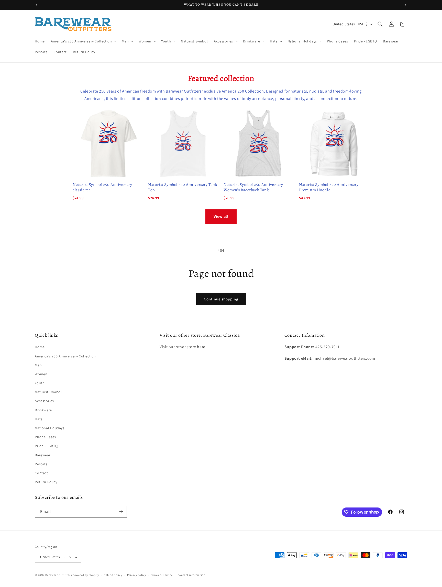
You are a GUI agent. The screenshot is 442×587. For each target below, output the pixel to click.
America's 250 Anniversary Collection (65, 356)
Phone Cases (45, 437)
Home (40, 347)
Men (38, 365)
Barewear (42, 455)
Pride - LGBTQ (46, 446)
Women (41, 374)
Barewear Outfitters (58, 575)
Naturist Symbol (48, 392)
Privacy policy (136, 575)
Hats (38, 419)
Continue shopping (221, 299)
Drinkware (43, 410)
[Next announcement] (405, 5)
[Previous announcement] (36, 5)
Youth (40, 383)
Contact (41, 473)
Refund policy (113, 575)
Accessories (44, 401)
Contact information (191, 575)
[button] (83, 41)
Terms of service (162, 575)
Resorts (41, 464)
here (201, 347)
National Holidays (49, 428)
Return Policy (46, 482)
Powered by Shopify (86, 575)
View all (221, 216)
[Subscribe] (121, 511)
